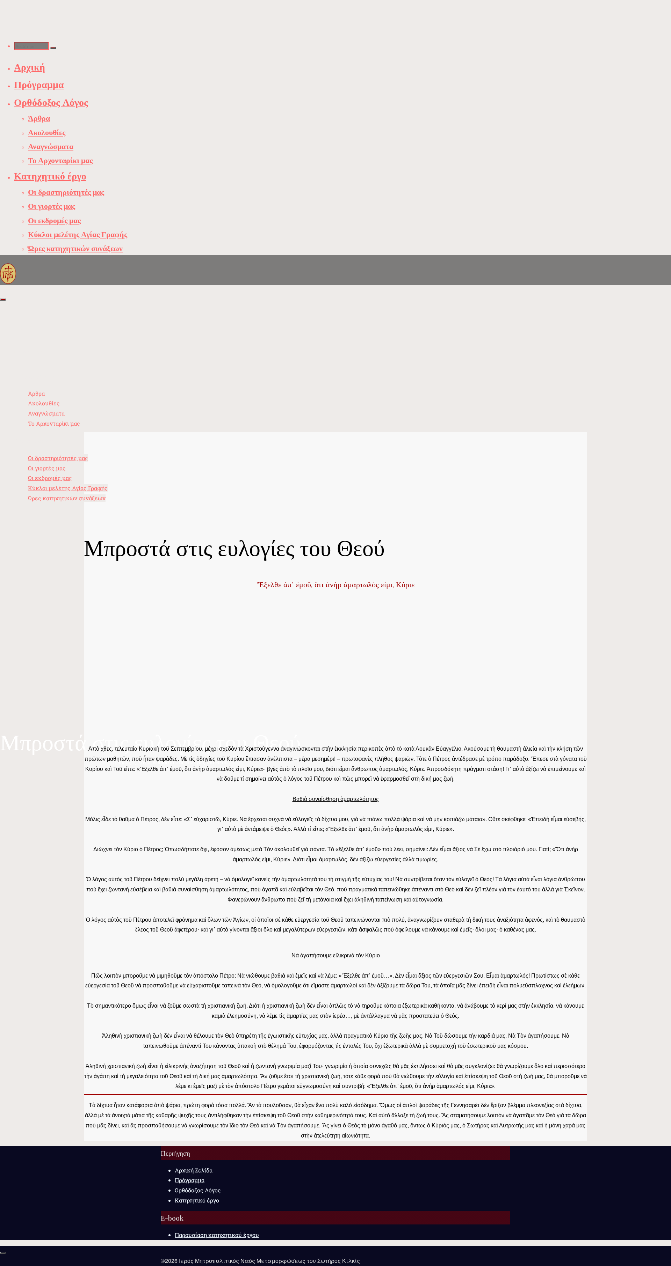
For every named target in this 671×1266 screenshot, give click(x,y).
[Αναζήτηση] (53, 48)
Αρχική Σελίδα (193, 1170)
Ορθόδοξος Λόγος (198, 1190)
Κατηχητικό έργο (197, 1200)
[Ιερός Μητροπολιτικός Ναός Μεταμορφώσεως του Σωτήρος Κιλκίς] (8, 273)
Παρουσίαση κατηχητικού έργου (217, 1234)
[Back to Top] (3, 1253)
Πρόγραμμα (189, 1180)
